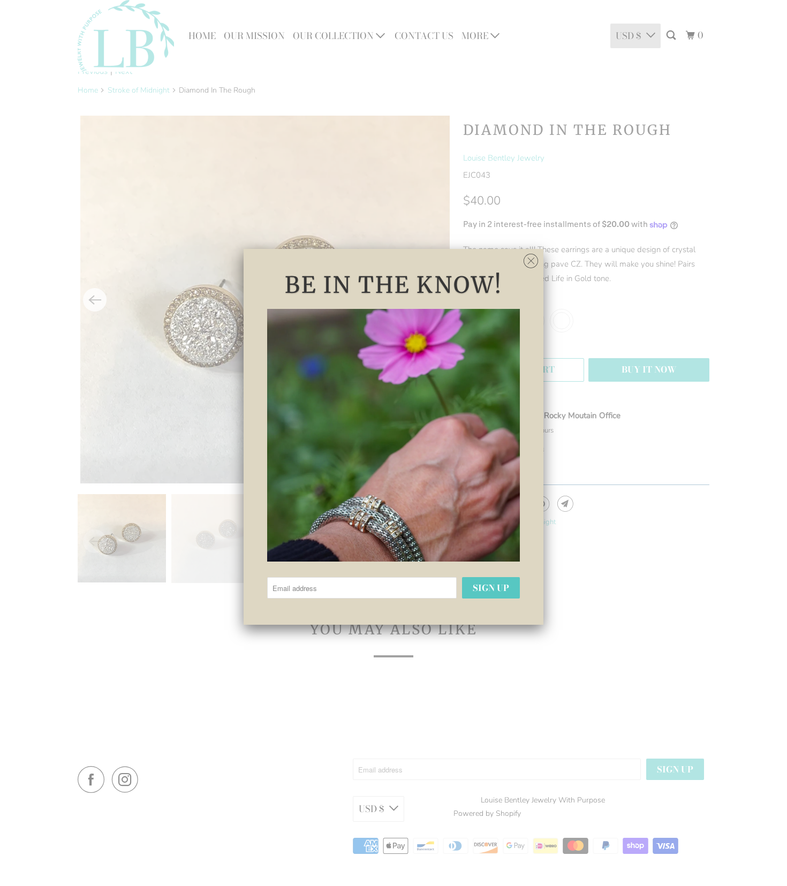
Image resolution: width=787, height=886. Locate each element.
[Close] (531, 258)
